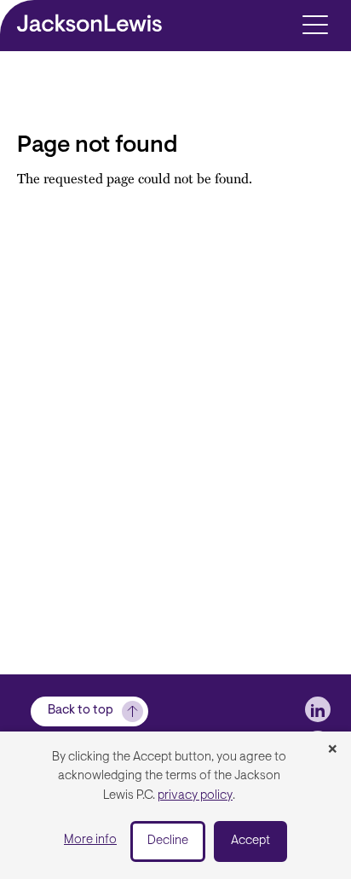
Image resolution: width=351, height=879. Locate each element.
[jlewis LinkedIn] (318, 709)
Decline (167, 841)
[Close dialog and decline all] (332, 750)
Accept (250, 841)
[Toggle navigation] (315, 23)
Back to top (80, 710)
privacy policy (195, 795)
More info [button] (90, 840)
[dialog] (175, 805)
